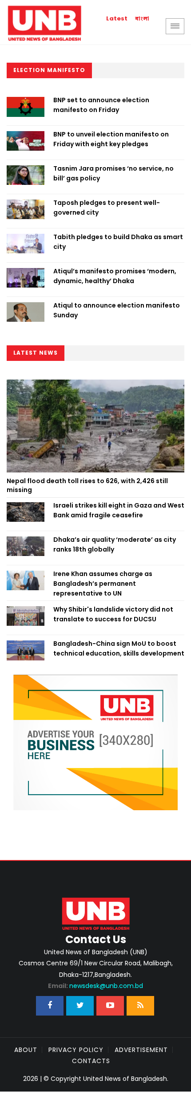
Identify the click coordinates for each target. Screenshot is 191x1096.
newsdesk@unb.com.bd (95, 985)
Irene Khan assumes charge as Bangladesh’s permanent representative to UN (102, 583)
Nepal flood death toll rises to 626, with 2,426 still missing (87, 485)
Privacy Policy (75, 1049)
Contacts (91, 1060)
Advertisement (141, 1049)
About (25, 1049)
